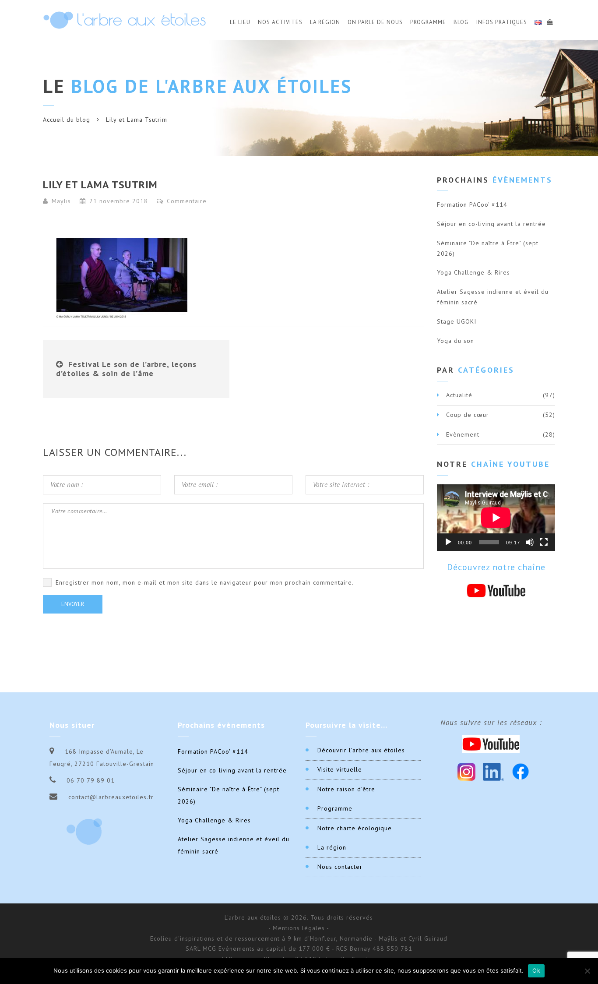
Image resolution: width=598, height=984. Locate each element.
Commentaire (186, 201)
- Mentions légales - (298, 928)
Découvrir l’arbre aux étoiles (361, 750)
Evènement (462, 434)
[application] (496, 517)
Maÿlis (61, 201)
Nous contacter (339, 867)
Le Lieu (240, 22)
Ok (536, 970)
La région (331, 847)
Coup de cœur (467, 415)
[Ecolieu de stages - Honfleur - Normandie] (124, 20)
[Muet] (529, 542)
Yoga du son (455, 341)
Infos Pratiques (501, 22)
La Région (325, 22)
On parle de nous (375, 22)
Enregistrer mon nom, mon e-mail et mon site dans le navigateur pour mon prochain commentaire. (205, 582)
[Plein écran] (543, 542)
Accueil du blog (66, 119)
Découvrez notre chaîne (496, 567)
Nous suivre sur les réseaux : (491, 722)
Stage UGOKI (456, 321)
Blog (461, 22)
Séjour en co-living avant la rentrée (491, 224)
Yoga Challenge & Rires (473, 272)
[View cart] (549, 21)
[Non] (587, 970)
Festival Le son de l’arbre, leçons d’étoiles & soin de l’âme (126, 369)
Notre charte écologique (354, 828)
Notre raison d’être (346, 789)
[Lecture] (448, 542)
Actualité (459, 395)
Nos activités (280, 22)
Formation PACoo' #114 (472, 204)
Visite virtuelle (339, 769)
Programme (428, 22)
